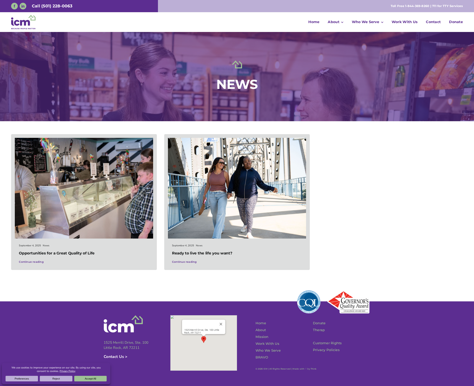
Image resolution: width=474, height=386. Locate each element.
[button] (203, 339)
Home (261, 323)
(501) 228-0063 (56, 6)
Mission (262, 337)
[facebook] (14, 6)
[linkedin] (23, 6)
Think (313, 369)
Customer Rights (327, 343)
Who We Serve (268, 350)
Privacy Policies (326, 350)
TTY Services (453, 6)
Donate (319, 323)
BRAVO (262, 357)
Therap (319, 330)
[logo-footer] (123, 317)
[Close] (220, 324)
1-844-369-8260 (417, 6)
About (261, 330)
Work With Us (267, 344)
